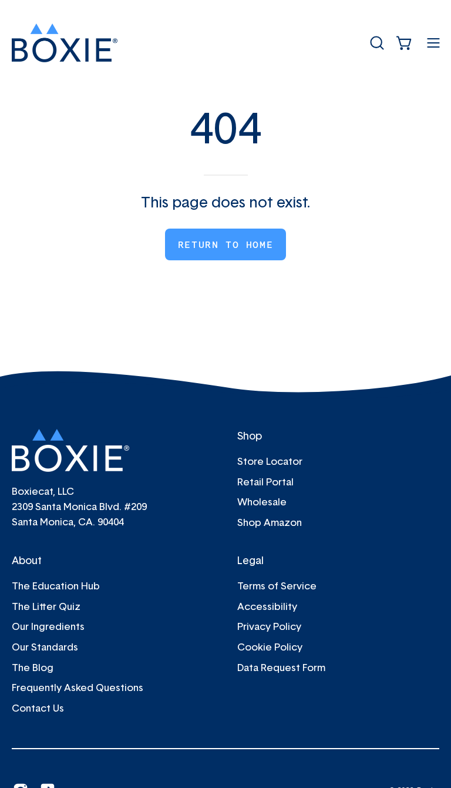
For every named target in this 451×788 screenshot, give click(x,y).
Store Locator (269, 461)
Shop (249, 435)
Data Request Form (281, 667)
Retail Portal (265, 481)
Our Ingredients (48, 626)
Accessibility (267, 606)
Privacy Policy (269, 626)
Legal (250, 560)
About (27, 560)
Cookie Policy (269, 646)
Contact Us (38, 708)
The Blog (32, 667)
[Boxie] (64, 43)
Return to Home (225, 244)
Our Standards (45, 646)
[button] (376, 43)
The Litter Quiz (46, 606)
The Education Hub (56, 585)
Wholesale (262, 501)
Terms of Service (277, 585)
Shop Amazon (269, 522)
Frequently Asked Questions (77, 687)
